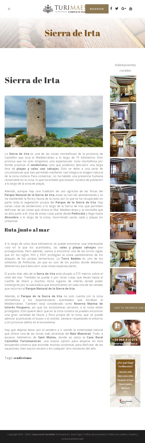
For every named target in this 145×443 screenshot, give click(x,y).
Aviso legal (76, 434)
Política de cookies (117, 434)
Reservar (97, 8)
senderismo (22, 358)
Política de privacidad (95, 434)
